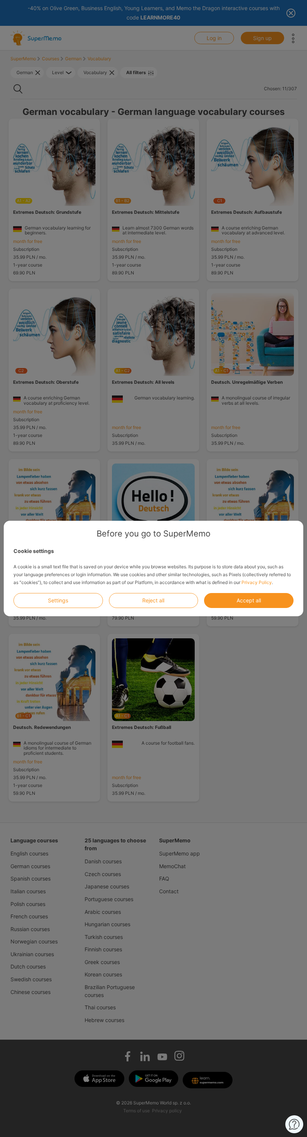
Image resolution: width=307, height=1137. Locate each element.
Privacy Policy (256, 582)
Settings (58, 600)
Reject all (153, 600)
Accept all (249, 600)
